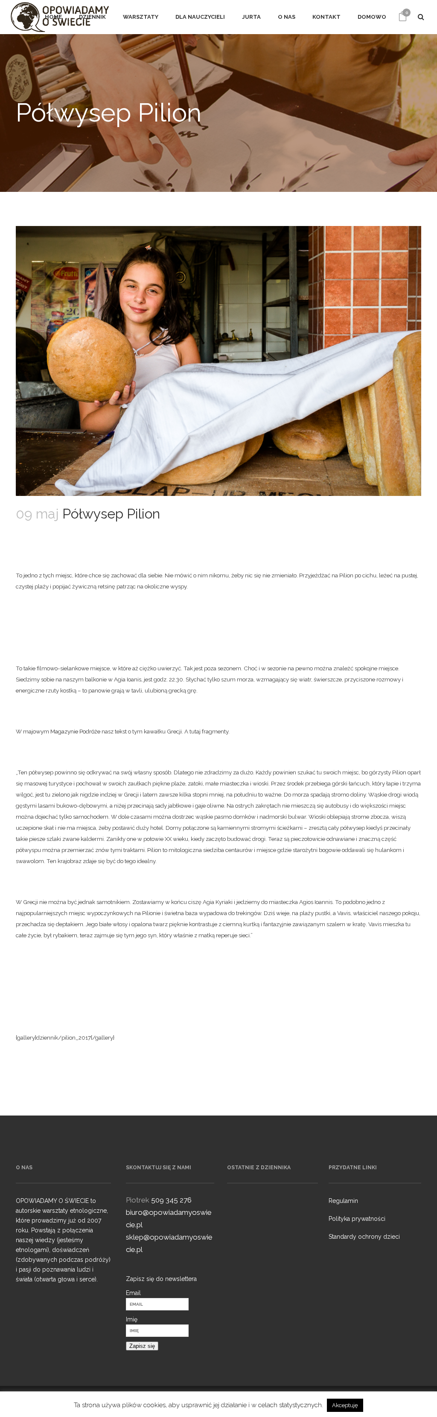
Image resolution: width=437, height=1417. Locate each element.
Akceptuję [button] (345, 1405)
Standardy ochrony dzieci (364, 1236)
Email (133, 1292)
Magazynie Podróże (75, 731)
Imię (131, 1319)
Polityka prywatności (357, 1218)
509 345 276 (171, 1200)
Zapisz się (142, 1346)
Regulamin (343, 1200)
